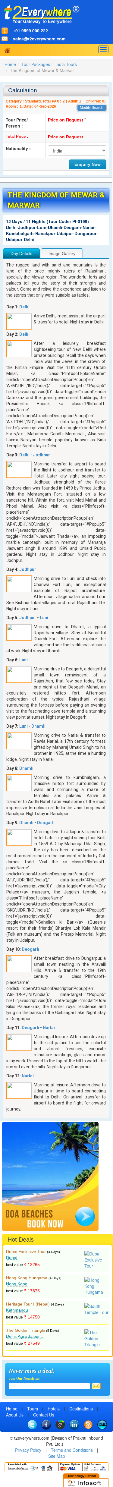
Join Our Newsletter (24, 1378)
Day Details (21, 253)
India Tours (66, 64)
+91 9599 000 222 (30, 30)
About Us (15, 1415)
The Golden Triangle (25, 1330)
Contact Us (43, 1415)
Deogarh (46, 822)
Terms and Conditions (72, 1450)
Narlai (49, 1027)
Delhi (24, 306)
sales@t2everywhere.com (39, 39)
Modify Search (91, 108)
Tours (32, 1409)
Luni (44, 617)
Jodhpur (41, 454)
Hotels (54, 1409)
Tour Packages (35, 64)
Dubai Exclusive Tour (26, 1251)
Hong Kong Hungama (26, 1277)
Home (10, 64)
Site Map (56, 1456)
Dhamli (38, 726)
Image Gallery (62, 253)
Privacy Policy (28, 1450)
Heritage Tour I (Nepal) (28, 1304)
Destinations (81, 1409)
